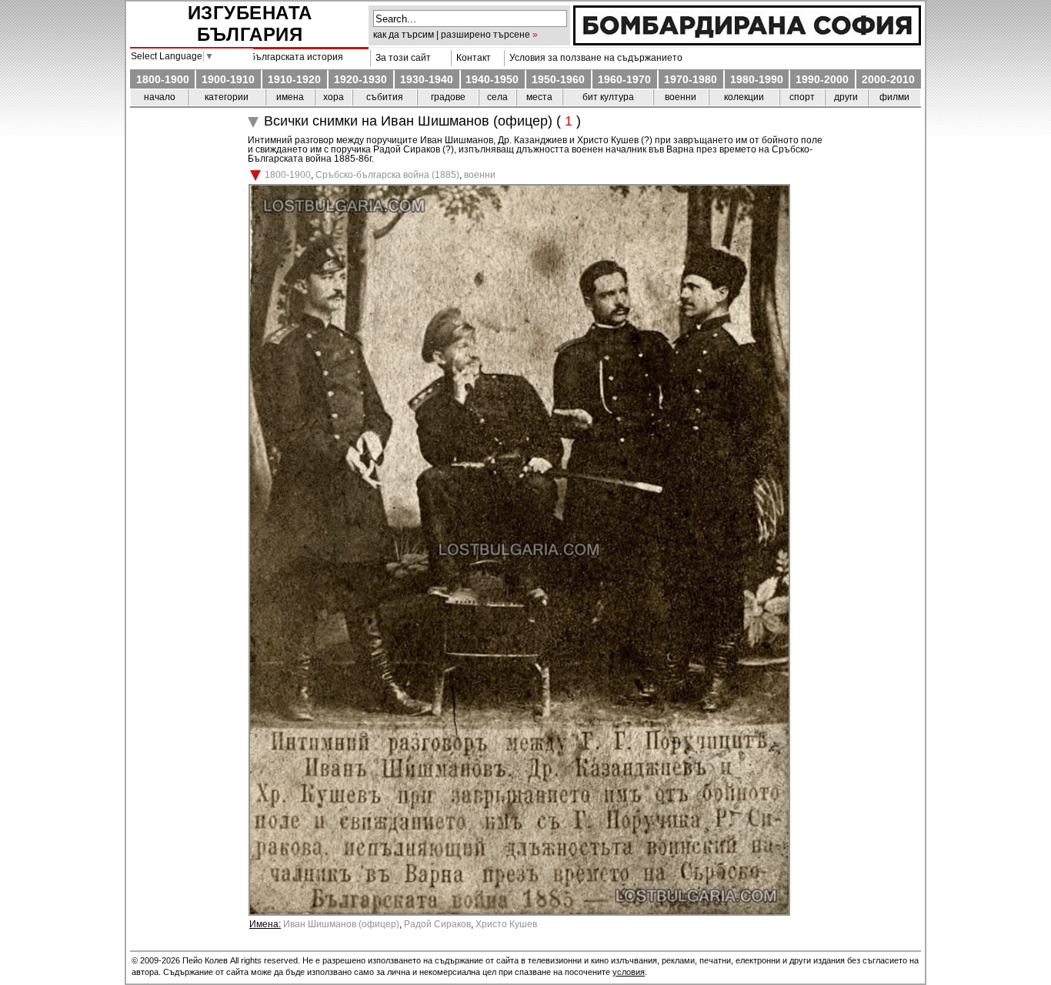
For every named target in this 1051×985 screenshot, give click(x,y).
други (846, 97)
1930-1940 (426, 79)
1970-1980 (690, 79)
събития (384, 97)
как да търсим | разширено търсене (451, 34)
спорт (802, 97)
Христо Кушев (506, 924)
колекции (744, 97)
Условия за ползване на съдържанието (593, 57)
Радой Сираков (437, 924)
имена (290, 97)
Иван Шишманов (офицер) (341, 924)
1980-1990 (756, 79)
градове (448, 97)
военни (680, 97)
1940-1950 (492, 79)
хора (333, 97)
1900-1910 (228, 79)
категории (227, 97)
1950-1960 (558, 79)
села (497, 97)
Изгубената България (250, 23)
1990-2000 (822, 79)
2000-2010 (888, 79)
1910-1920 (294, 79)
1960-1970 (624, 79)
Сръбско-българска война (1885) (387, 174)
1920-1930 (360, 79)
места (539, 97)
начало (159, 97)
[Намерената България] (747, 41)
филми (894, 97)
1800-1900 (162, 79)
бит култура (608, 97)
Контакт (471, 57)
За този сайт (401, 57)
